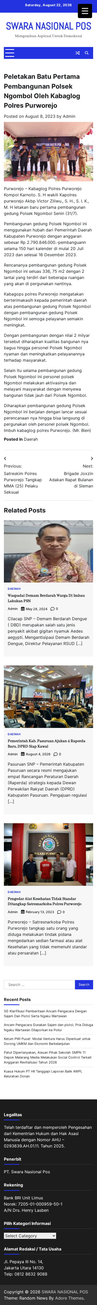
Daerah (31, 439)
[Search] (87, 53)
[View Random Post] (77, 53)
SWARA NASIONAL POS (48, 26)
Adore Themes (69, 1298)
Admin (69, 116)
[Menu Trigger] (85, 11)
